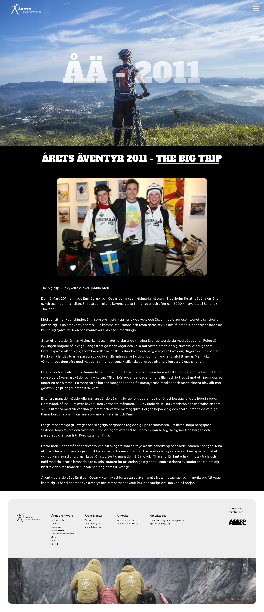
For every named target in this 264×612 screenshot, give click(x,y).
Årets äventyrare (59, 520)
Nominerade (57, 530)
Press (54, 540)
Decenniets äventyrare (62, 533)
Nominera (56, 527)
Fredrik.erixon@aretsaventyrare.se (167, 520)
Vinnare (55, 523)
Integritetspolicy (93, 527)
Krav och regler (92, 523)
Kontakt (55, 544)
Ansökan (89, 520)
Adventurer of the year (128, 520)
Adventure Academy (127, 523)
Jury (53, 537)
